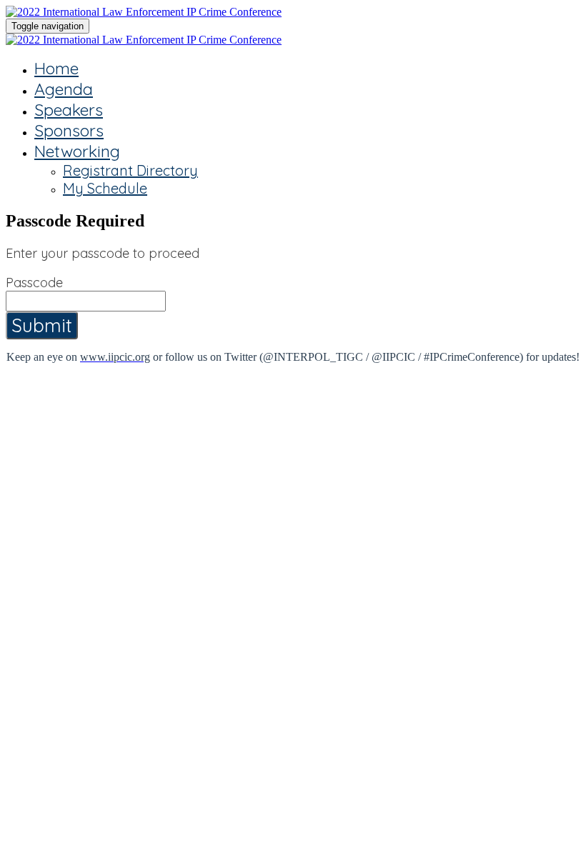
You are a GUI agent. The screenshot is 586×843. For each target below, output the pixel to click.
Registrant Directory (130, 170)
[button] (42, 325)
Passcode (34, 282)
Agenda (63, 89)
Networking (77, 151)
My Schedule (105, 188)
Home (56, 68)
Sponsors (69, 130)
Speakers (68, 109)
